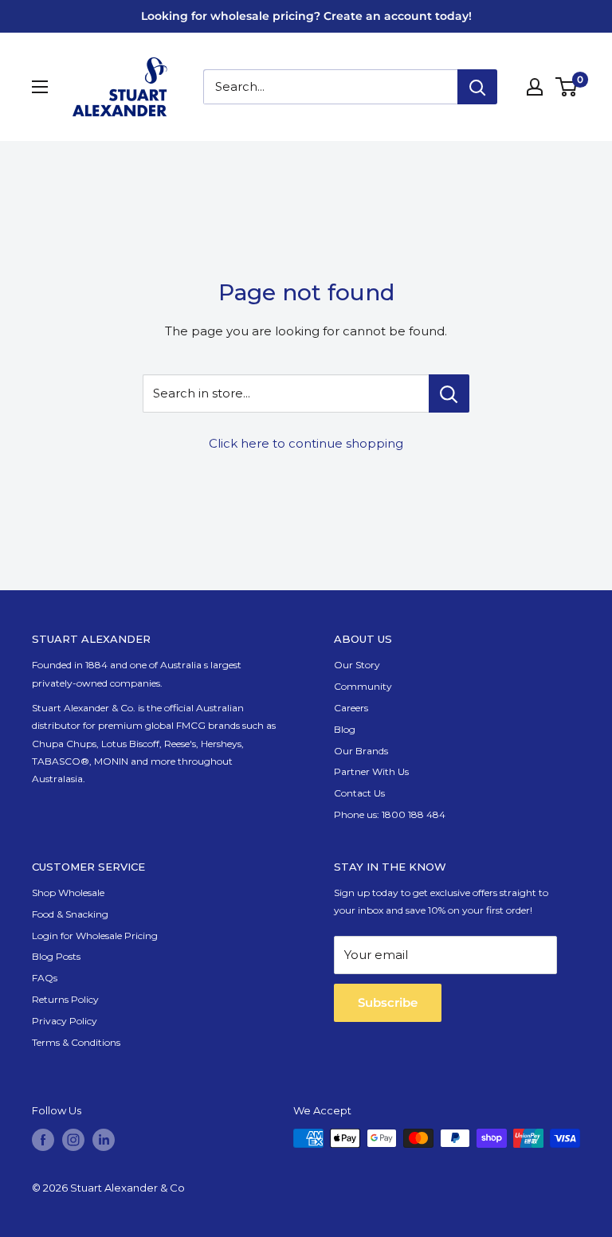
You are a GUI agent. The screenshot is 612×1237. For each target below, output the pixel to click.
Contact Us (359, 793)
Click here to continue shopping (306, 443)
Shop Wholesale (68, 892)
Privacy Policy (64, 1021)
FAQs (44, 978)
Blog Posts (56, 956)
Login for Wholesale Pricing (95, 935)
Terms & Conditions (76, 1042)
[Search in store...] (449, 393)
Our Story (357, 665)
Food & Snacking (70, 914)
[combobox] (330, 86)
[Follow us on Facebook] (43, 1140)
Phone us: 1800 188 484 (389, 814)
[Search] (477, 86)
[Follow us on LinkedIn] (103, 1140)
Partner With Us (371, 771)
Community (363, 686)
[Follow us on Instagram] (73, 1140)
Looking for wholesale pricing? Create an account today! (306, 16)
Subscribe (388, 1002)
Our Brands (361, 751)
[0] (567, 86)
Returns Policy (65, 999)
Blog (344, 729)
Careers (351, 708)
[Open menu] (40, 86)
